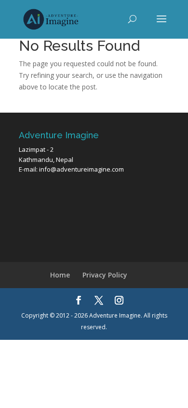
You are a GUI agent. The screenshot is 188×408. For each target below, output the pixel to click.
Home (60, 274)
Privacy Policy (104, 274)
